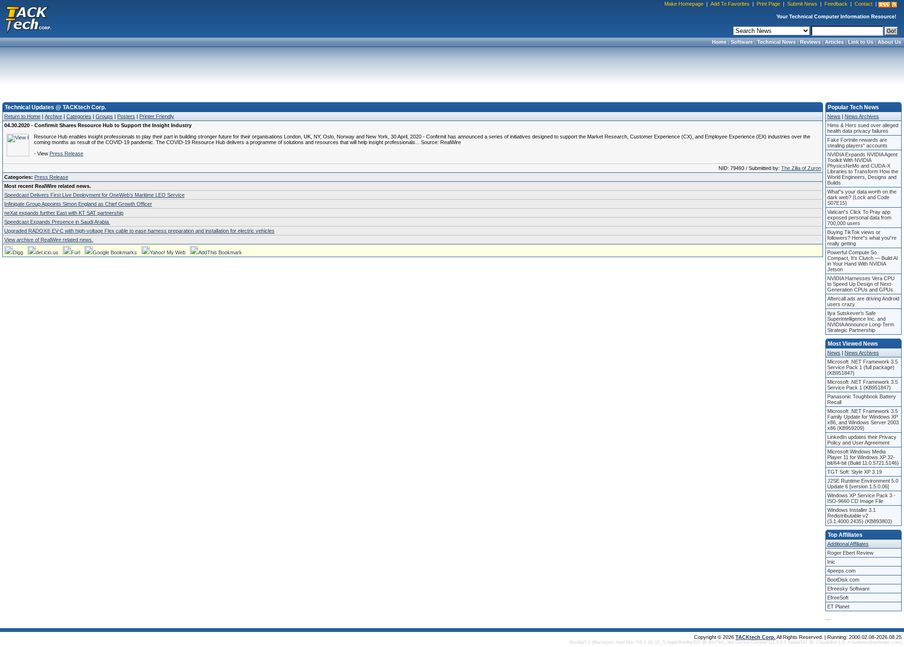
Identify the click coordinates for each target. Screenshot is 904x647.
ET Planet (838, 606)
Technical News (776, 42)
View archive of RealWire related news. (48, 240)
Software (742, 42)
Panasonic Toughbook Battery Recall (861, 399)
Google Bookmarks (115, 252)
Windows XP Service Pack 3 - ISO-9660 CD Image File (861, 498)
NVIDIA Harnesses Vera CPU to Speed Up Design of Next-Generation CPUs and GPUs (861, 283)
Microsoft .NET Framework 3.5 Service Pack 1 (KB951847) (862, 384)
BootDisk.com (843, 579)
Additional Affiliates (848, 544)
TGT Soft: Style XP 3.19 (854, 472)
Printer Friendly (156, 116)
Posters (126, 116)
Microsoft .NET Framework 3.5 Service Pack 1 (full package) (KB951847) (862, 367)
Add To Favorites (730, 4)
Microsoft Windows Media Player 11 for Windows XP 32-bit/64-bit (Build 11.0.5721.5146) (863, 457)
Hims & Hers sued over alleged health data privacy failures (862, 128)
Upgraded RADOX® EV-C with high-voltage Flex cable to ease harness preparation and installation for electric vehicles (139, 231)
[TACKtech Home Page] (28, 19)
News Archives (862, 116)
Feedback (836, 4)
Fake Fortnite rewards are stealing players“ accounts (857, 142)
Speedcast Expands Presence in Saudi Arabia (57, 222)
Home (719, 42)
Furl (75, 252)
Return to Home (22, 116)
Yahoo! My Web (168, 252)
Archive (53, 116)
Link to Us (860, 42)
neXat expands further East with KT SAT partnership (63, 213)
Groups (104, 116)
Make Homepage (683, 4)
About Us (889, 42)
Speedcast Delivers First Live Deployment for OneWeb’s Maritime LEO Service (94, 195)
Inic (831, 562)
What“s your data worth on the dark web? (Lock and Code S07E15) (861, 197)
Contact (863, 4)
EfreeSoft (837, 597)
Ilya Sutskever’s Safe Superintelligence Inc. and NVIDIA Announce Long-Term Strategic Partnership (860, 321)
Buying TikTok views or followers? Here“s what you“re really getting (861, 237)
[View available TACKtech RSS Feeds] (887, 4)
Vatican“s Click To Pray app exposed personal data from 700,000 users (859, 217)
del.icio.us (47, 252)
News (833, 116)
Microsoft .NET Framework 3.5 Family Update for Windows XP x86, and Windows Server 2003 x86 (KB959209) (863, 419)
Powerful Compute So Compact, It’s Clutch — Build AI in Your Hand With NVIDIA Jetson (862, 261)
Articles (834, 42)
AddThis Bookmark (220, 252)
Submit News (802, 4)
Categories (78, 116)
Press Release (66, 153)
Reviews (810, 42)
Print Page (768, 4)
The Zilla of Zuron (801, 168)
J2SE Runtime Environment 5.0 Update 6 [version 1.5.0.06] (862, 483)
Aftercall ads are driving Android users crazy (863, 301)
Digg (18, 252)
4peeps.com (841, 571)
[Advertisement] (452, 71)
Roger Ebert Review (850, 553)
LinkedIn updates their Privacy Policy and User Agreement (861, 439)
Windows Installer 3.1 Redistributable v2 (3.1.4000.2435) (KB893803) (859, 515)
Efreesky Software (848, 588)
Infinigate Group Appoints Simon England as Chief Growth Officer (78, 204)
